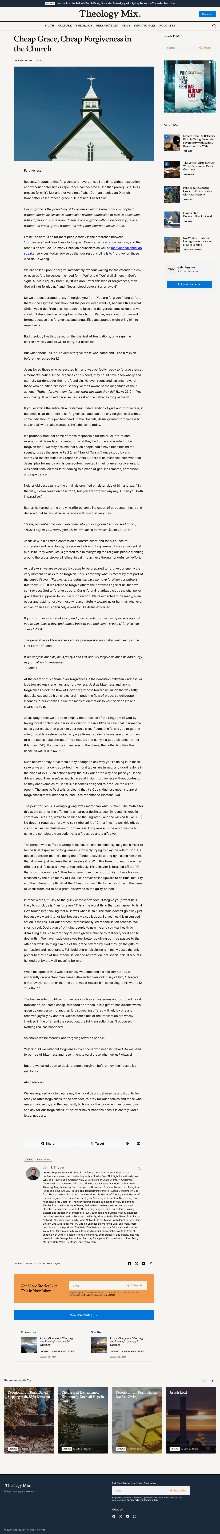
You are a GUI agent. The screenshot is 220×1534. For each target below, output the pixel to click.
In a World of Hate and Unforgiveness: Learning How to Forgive (197, 241)
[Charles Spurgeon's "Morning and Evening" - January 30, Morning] (49, 1344)
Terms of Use (108, 1295)
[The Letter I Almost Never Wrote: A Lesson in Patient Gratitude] (172, 169)
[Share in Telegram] (143, 1263)
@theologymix (186, 267)
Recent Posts (43, 1159)
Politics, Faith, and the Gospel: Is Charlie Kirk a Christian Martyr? (197, 191)
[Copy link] (150, 1263)
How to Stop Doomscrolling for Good (197, 215)
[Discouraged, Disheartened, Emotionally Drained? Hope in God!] (83, 1420)
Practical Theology (193, 250)
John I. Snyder (54, 1167)
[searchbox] (181, 48)
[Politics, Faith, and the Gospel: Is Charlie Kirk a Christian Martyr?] (172, 194)
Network (44, 1351)
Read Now (169, 3)
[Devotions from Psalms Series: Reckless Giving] (137, 1420)
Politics (188, 199)
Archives (19, 60)
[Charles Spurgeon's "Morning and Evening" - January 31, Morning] (119, 1344)
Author (29, 1159)
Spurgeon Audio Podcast (63, 1351)
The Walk (50, 3)
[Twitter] (139, 1168)
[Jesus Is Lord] (191, 1420)
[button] (214, 26)
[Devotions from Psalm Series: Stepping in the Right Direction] (29, 1420)
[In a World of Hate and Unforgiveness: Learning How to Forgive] (172, 245)
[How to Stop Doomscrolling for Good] (172, 220)
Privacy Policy (91, 1295)
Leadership (189, 174)
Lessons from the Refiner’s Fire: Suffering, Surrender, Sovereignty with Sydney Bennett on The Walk (109, 3)
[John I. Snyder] (33, 1173)
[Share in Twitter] (136, 1263)
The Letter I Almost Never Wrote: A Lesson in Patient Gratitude (199, 166)
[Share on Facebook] (129, 1263)
